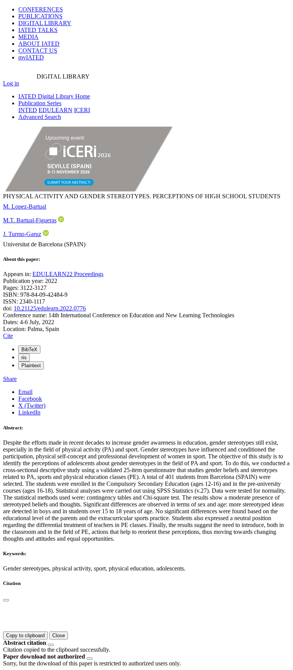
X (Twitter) (31, 405)
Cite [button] (8, 336)
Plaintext (31, 365)
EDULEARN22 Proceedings (67, 274)
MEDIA (28, 37)
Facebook (30, 398)
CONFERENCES (40, 9)
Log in (11, 83)
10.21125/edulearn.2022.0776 (50, 308)
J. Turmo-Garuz (22, 234)
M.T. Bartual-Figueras (29, 220)
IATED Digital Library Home (54, 96)
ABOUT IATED (39, 43)
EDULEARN (55, 110)
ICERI (82, 110)
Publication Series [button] (39, 103)
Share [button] (10, 379)
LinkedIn (29, 412)
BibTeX (29, 349)
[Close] (6, 600)
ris (24, 357)
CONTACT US (37, 50)
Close (58, 635)
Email (25, 392)
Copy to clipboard (25, 635)
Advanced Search (39, 117)
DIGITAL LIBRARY (44, 23)
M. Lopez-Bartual (24, 206)
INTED (27, 110)
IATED (38, 30)
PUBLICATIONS (40, 16)
